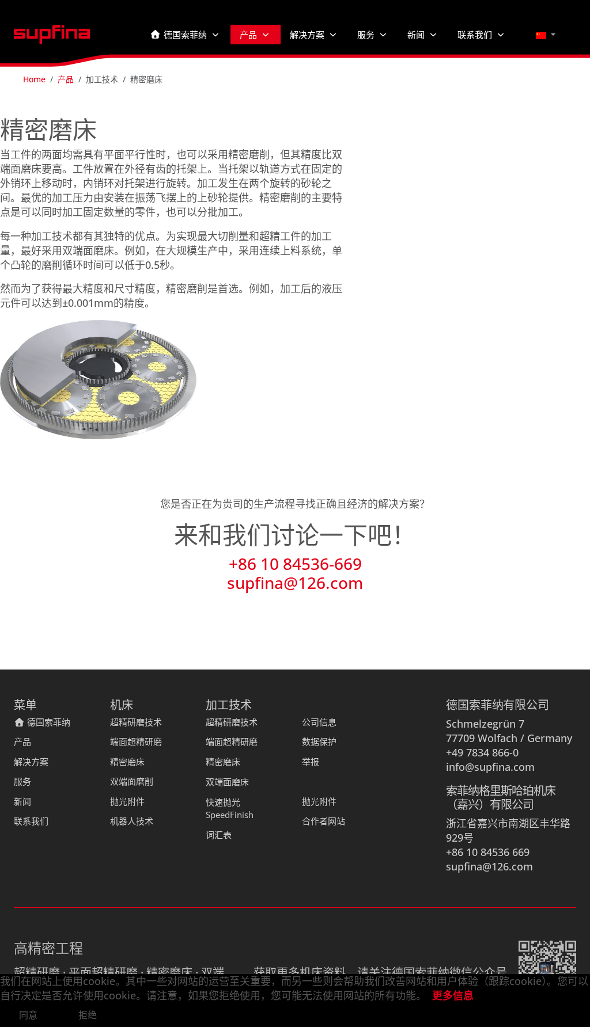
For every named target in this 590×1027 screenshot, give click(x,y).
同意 (28, 1015)
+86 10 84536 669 (488, 852)
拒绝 (87, 1015)
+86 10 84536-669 (295, 564)
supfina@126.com (295, 583)
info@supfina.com (490, 767)
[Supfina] (52, 34)
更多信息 (453, 995)
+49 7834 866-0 (482, 752)
